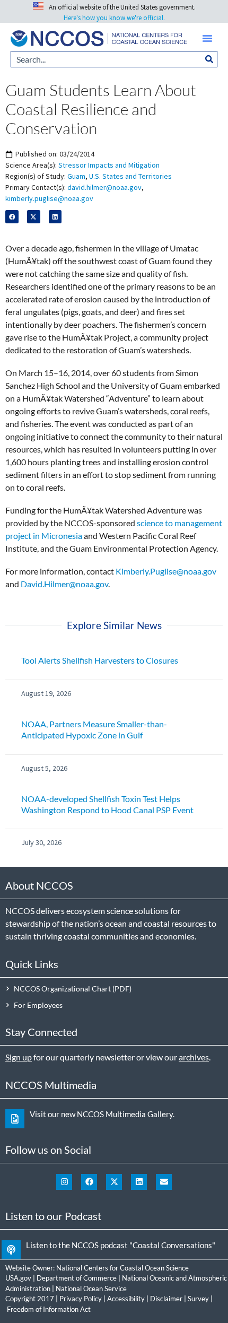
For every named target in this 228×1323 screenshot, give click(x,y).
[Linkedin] (139, 1182)
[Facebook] (89, 1182)
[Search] (209, 59)
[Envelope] (164, 1182)
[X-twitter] (114, 1182)
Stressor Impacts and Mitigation (109, 165)
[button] (207, 38)
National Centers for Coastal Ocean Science (122, 1268)
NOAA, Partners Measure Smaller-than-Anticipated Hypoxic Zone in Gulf (94, 729)
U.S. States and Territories (130, 176)
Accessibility (126, 1298)
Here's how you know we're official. (114, 17)
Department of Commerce (77, 1278)
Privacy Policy (80, 1298)
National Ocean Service (91, 1288)
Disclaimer (166, 1298)
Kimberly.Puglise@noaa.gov (166, 571)
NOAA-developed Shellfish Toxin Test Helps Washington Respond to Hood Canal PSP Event (107, 804)
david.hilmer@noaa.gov (104, 187)
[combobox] (106, 59)
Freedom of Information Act (49, 1309)
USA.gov (18, 1278)
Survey (198, 1298)
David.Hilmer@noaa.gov (64, 584)
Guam (76, 176)
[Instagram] (64, 1182)
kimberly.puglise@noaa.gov (49, 198)
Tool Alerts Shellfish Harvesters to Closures (99, 660)
